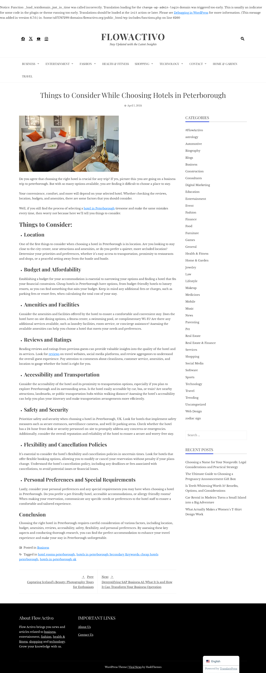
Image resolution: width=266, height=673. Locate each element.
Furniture (192, 233)
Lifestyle (191, 281)
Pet (187, 329)
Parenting (192, 322)
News (189, 315)
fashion (46, 636)
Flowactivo (133, 36)
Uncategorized (195, 404)
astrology (191, 137)
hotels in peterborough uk (58, 559)
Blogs (189, 157)
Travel (27, 76)
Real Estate (193, 336)
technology (57, 641)
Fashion (86, 64)
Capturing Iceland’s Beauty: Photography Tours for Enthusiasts (60, 582)
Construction (194, 171)
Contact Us (85, 635)
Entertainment (58, 64)
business (49, 632)
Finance (191, 219)
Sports (189, 377)
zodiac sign (193, 418)
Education (192, 192)
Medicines (192, 295)
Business (28, 64)
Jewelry (190, 267)
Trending (191, 397)
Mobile (190, 301)
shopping (35, 641)
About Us (84, 627)
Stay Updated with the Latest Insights (133, 44)
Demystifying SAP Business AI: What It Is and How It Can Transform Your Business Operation (137, 582)
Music (189, 308)
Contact (196, 64)
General (191, 247)
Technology (169, 64)
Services (191, 350)
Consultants (193, 178)
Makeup (191, 288)
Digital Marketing (197, 185)
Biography (192, 150)
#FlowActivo (194, 130)
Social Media (194, 363)
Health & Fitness (115, 64)
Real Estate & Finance (200, 343)
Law (188, 274)
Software (191, 370)
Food (188, 226)
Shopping (142, 64)
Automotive (193, 144)
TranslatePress (228, 668)
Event (189, 205)
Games (190, 240)
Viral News (135, 667)
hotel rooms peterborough (56, 554)
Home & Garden (225, 64)
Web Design (193, 411)
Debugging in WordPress (191, 12)
